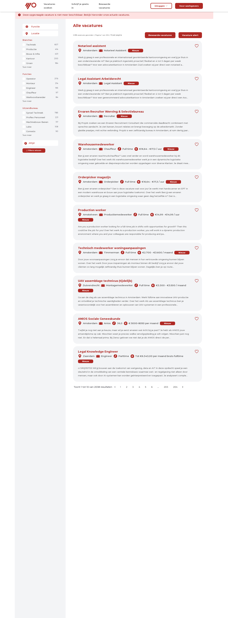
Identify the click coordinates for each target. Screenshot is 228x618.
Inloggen (160, 6)
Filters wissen (34, 150)
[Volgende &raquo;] (183, 387)
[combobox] (40, 26)
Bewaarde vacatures (160, 35)
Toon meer (26, 67)
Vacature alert (190, 35)
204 (175, 387)
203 (166, 387)
